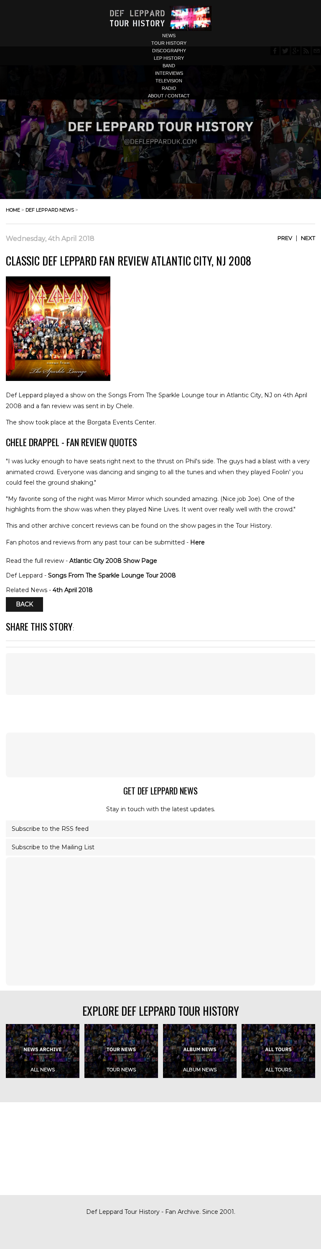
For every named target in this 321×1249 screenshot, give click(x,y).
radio (169, 88)
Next (308, 238)
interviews (169, 73)
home (13, 210)
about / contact (169, 95)
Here (197, 542)
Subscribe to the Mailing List (53, 847)
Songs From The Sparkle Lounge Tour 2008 (112, 575)
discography (169, 50)
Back (24, 604)
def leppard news (49, 210)
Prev (285, 238)
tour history (168, 43)
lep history (169, 58)
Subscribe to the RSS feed (50, 829)
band (169, 65)
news (169, 35)
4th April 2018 (73, 590)
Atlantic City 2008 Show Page (113, 560)
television (168, 80)
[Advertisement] (160, 754)
